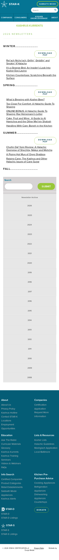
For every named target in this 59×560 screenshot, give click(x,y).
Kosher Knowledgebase (39, 17)
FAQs (4, 467)
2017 (30, 292)
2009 (30, 368)
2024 (29, 225)
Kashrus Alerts (8, 498)
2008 (29, 377)
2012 (30, 339)
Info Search (7, 474)
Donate (41, 509)
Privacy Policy (8, 408)
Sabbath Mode (47, 4)
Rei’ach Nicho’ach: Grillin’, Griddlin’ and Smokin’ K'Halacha (28, 62)
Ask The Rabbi (8, 440)
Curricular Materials (11, 444)
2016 (30, 301)
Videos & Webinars (11, 463)
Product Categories (11, 483)
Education (6, 435)
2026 (29, 206)
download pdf (45, 54)
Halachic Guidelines (44, 444)
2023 (30, 234)
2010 (30, 358)
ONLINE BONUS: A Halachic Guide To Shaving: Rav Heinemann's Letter (26, 113)
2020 (29, 263)
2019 (30, 272)
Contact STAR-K (9, 416)
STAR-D (9, 509)
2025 (30, 215)
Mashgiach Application (45, 448)
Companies (6, 17)
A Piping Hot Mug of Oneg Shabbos (25, 154)
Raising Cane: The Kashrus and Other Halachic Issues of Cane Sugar (26, 160)
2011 (29, 349)
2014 (30, 320)
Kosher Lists (40, 440)
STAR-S (10, 525)
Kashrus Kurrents (10, 451)
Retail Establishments (12, 487)
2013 (30, 330)
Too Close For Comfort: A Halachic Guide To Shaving (30, 105)
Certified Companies (11, 479)
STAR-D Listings (9, 517)
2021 (30, 253)
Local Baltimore (42, 451)
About (54, 17)
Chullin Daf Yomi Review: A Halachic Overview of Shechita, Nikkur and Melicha (29, 149)
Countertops (40, 502)
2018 (30, 282)
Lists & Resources (44, 435)
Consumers (21, 17)
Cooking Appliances (44, 482)
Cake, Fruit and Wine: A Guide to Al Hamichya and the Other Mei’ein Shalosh (28, 120)
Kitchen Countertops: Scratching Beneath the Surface (31, 77)
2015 (30, 311)
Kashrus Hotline (9, 412)
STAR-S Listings (9, 534)
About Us (6, 404)
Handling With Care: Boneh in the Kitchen (29, 125)
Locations (6, 420)
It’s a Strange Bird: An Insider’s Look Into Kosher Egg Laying (28, 69)
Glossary (5, 448)
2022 (29, 244)
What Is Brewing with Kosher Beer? (25, 99)
